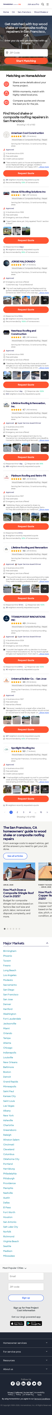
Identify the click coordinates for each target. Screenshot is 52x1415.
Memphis (8, 1188)
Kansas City (9, 1096)
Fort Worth (9, 1212)
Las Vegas (8, 1105)
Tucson (7, 960)
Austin (6, 1197)
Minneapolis (9, 1086)
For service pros (12, 1351)
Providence (9, 1183)
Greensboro (9, 1130)
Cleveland (8, 1149)
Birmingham (9, 951)
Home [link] (6, 12)
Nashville (8, 1193)
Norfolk (7, 1231)
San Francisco (10, 994)
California (18, 1394)
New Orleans (10, 1062)
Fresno (7, 965)
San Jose (8, 999)
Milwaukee (9, 1256)
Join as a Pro (33, 4)
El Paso (7, 1207)
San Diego (8, 989)
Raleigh (7, 1135)
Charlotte (8, 1125)
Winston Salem (11, 1139)
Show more (44, 167)
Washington (9, 1014)
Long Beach (9, 970)
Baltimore (8, 1067)
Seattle (7, 1246)
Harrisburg (9, 1168)
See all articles (15, 856)
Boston (7, 1072)
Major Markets (13, 943)
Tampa (7, 1038)
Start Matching (26, 61)
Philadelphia (10, 1173)
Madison (7, 1251)
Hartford (7, 1009)
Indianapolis (9, 1052)
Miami (6, 1028)
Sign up (26, 1297)
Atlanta (7, 1043)
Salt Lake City (10, 1226)
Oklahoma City (11, 1159)
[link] (26, 139)
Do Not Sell (28, 1394)
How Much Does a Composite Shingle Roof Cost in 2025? (18, 893)
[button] (7, 231)
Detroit (7, 1076)
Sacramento (10, 985)
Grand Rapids (10, 1081)
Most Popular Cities (13, 1268)
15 (41, 812)
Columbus (8, 1154)
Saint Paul (8, 1091)
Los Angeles (9, 975)
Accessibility (39, 1394)
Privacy (10, 1394)
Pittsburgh (9, 1178)
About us (8, 1369)
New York (8, 1115)
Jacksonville (9, 1023)
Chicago (7, 1047)
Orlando (7, 1033)
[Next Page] (47, 812)
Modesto (8, 980)
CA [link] (13, 12)
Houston (7, 1217)
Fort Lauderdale (12, 1018)
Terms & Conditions (42, 1399)
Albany (7, 1110)
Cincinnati (8, 1144)
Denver (7, 1004)
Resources (9, 1360)
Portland (8, 1164)
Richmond (8, 1236)
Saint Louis (9, 1101)
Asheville (8, 1120)
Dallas (6, 1202)
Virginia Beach (11, 1241)
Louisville (8, 1057)
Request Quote (26, 173)
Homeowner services (15, 1343)
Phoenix (7, 955)
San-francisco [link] (24, 12)
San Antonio (9, 1222)
